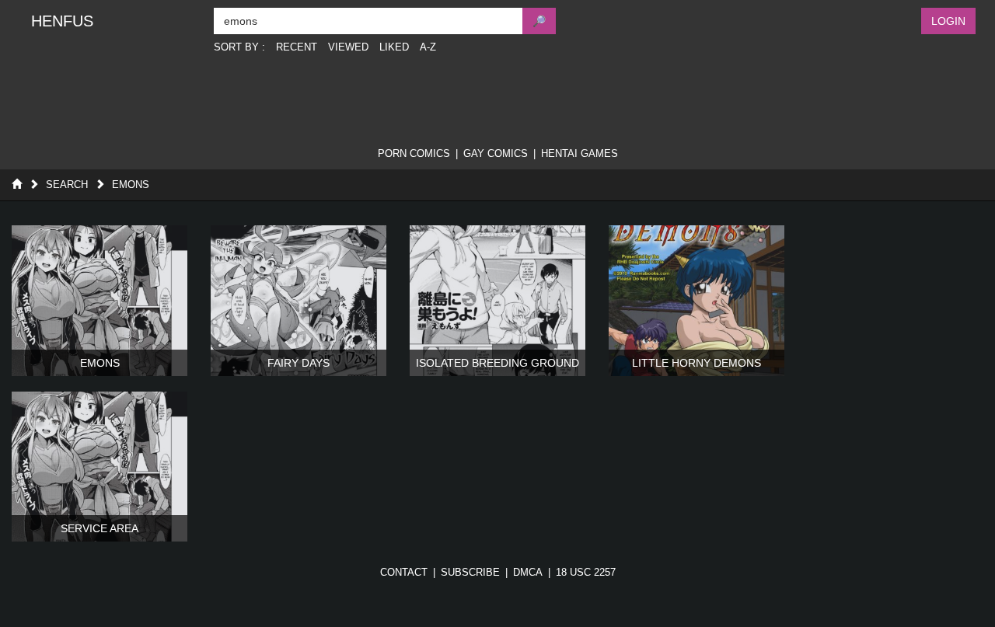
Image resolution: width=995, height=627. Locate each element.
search (67, 184)
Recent (296, 47)
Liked (394, 47)
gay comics (495, 153)
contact (404, 572)
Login (948, 21)
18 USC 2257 (586, 572)
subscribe (470, 572)
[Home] (17, 184)
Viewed (348, 47)
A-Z (428, 47)
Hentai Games (579, 153)
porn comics (414, 153)
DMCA (528, 572)
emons (130, 184)
